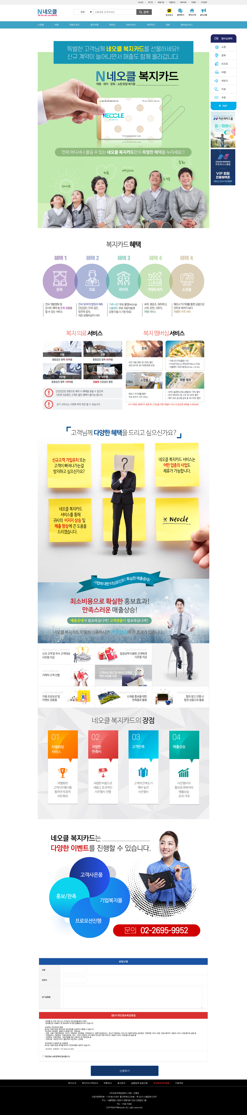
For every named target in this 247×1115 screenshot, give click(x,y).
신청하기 (124, 1070)
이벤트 (193, 2)
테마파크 (151, 24)
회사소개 (72, 1083)
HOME (140, 2)
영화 (168, 24)
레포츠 (112, 24)
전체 (82, 12)
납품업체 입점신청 (139, 1083)
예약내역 (183, 2)
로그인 (150, 2)
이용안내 (172, 2)
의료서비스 (131, 24)
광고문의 (121, 1083)
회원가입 (161, 2)
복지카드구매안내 (90, 1083)
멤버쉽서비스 (187, 24)
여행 (57, 24)
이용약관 (179, 1083)
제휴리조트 (74, 24)
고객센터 (204, 2)
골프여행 (94, 24)
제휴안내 (108, 1083)
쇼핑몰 (41, 24)
